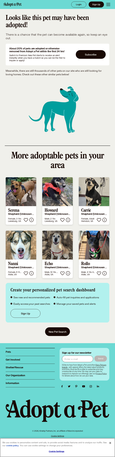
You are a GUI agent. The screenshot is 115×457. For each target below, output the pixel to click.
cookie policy (12, 445)
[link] (21, 201)
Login (79, 4)
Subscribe (90, 54)
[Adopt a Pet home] (13, 4)
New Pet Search (57, 331)
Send (100, 358)
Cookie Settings (57, 436)
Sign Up (96, 4)
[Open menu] (108, 4)
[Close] (110, 443)
